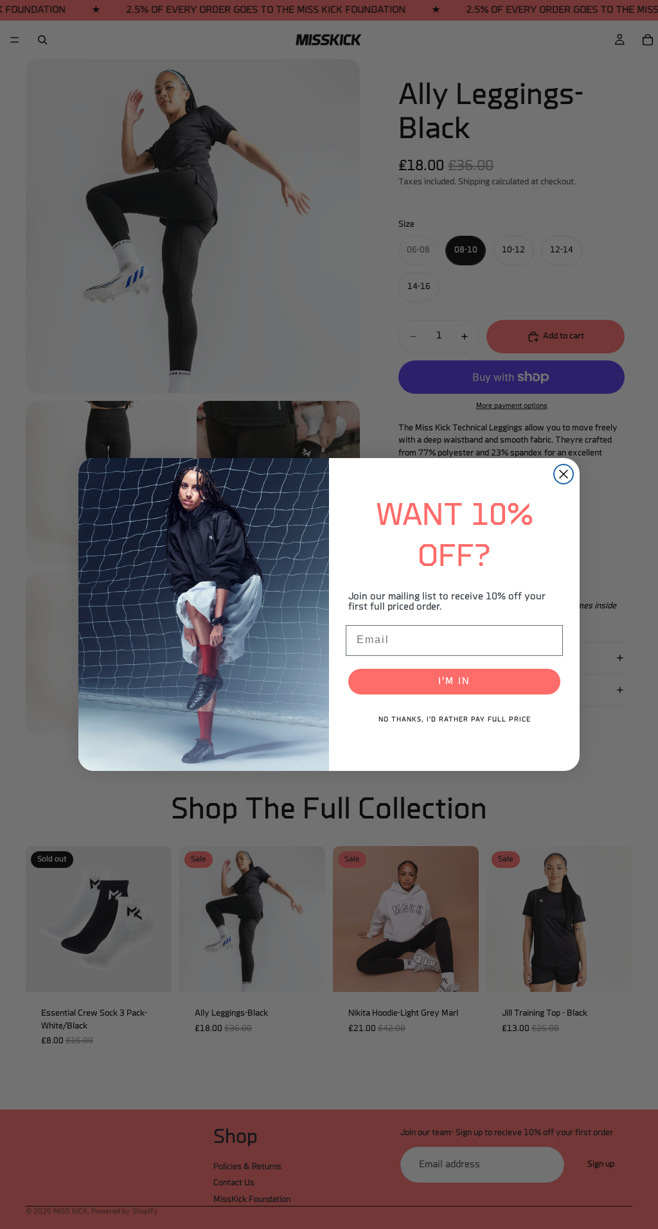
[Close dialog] (563, 474)
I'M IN (454, 681)
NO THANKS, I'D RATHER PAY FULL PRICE (454, 719)
